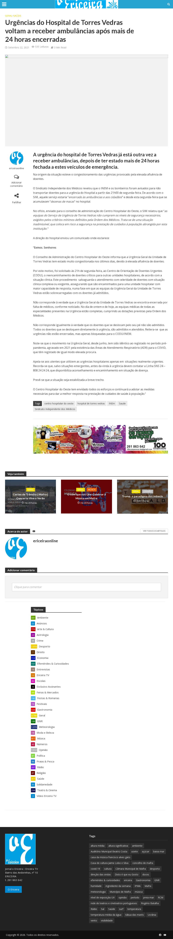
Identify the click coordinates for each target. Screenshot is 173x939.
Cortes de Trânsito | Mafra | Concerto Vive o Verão (30, 496)
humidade (96, 886)
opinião (123, 897)
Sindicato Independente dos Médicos (55, 409)
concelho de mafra (142, 863)
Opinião (147, 491)
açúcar (145, 851)
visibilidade (107, 920)
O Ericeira (13, 889)
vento (94, 920)
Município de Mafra (120, 891)
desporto (155, 868)
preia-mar (148, 897)
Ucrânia (152, 914)
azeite (134, 851)
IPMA (138, 886)
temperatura (134, 909)
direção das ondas (101, 874)
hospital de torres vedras (91, 403)
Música (91, 489)
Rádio (94, 909)
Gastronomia (143, 880)
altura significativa (118, 845)
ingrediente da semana (118, 886)
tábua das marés (134, 914)
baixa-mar (158, 851)
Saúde (17, 15)
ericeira (128, 880)
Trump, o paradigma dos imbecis (142, 496)
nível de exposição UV (103, 897)
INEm (112, 403)
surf (121, 909)
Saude (122, 403)
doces (145, 874)
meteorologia (98, 891)
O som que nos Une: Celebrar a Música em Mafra (86, 496)
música (139, 891)
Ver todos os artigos (154, 531)
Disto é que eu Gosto (126, 874)
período (135, 897)
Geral (9, 15)
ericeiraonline (16, 168)
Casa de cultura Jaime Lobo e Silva (109, 863)
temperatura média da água (106, 914)
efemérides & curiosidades (105, 880)
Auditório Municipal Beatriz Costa (109, 851)
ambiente (137, 845)
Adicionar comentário (16, 184)
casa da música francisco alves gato (110, 857)
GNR (156, 880)
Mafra (148, 886)
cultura (108, 868)
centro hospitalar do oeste (58, 403)
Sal (102, 909)
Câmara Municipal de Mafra (131, 868)
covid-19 (95, 868)
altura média (97, 845)
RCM (160, 897)
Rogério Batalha (150, 903)
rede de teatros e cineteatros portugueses (114, 903)
